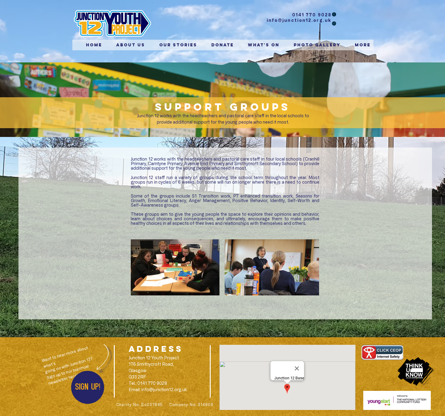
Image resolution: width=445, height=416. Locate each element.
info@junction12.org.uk (299, 20)
